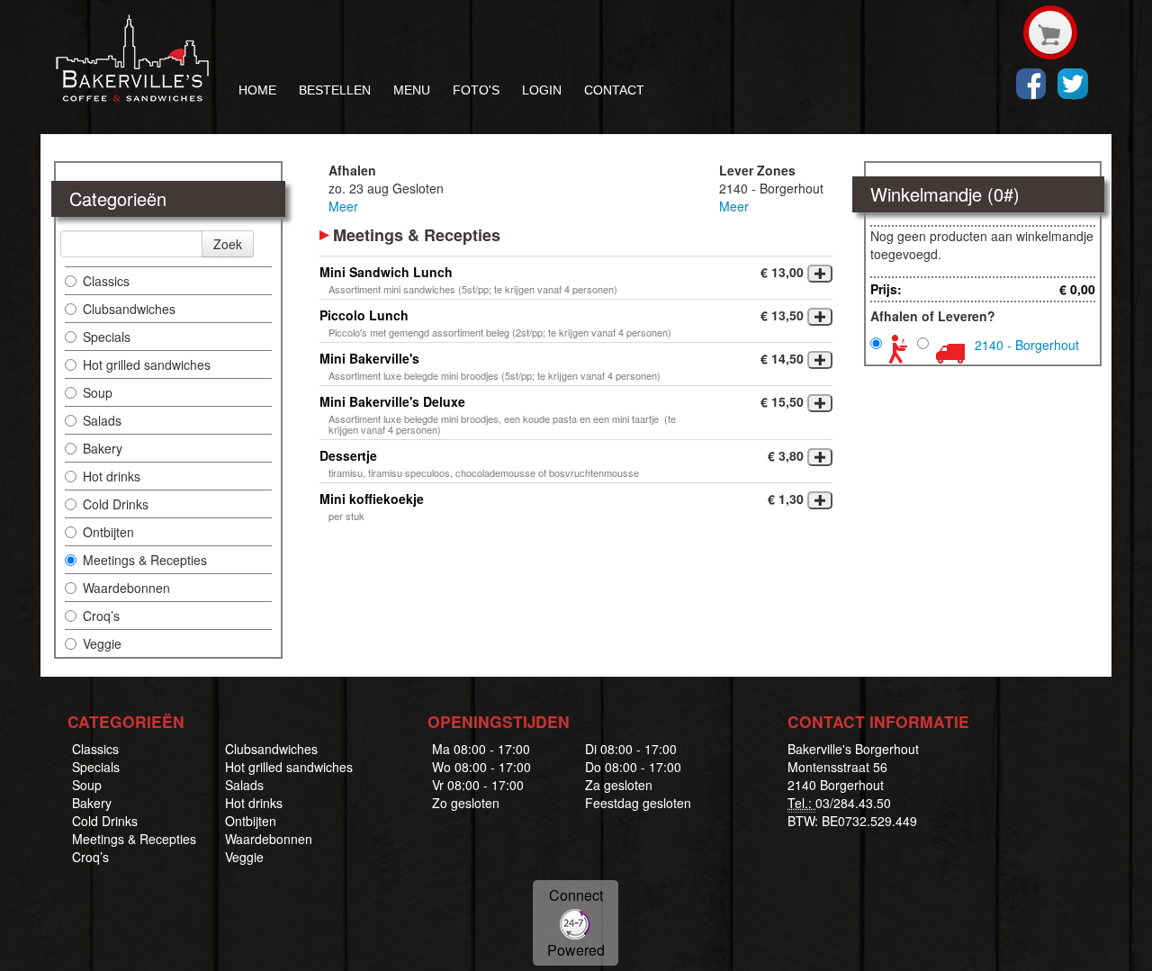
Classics (106, 281)
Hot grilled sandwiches (147, 364)
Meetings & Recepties (145, 560)
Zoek (227, 244)
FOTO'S (476, 90)
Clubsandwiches (129, 309)
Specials (106, 337)
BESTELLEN (335, 90)
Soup (97, 392)
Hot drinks (111, 476)
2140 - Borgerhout (1027, 345)
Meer (343, 206)
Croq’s (101, 616)
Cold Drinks (115, 504)
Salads (102, 420)
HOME (257, 90)
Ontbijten (108, 532)
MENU (411, 90)
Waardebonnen (126, 588)
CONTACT (614, 90)
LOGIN (542, 90)
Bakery (102, 448)
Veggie (102, 643)
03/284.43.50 (853, 803)
